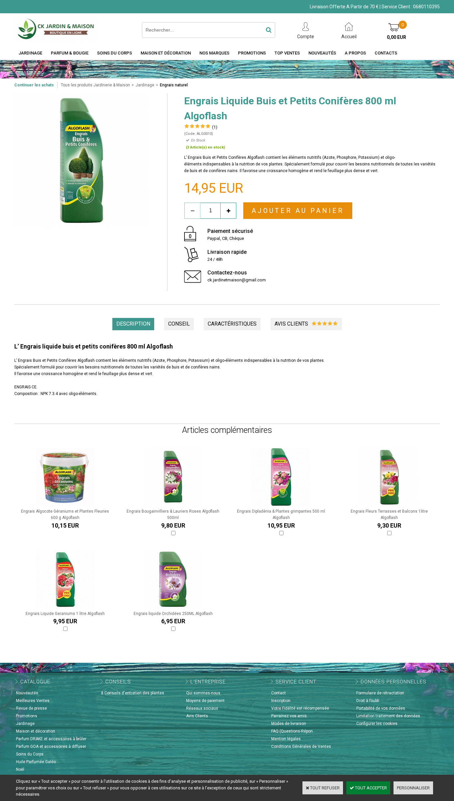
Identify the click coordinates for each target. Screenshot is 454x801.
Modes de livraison (288, 723)
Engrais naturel (174, 85)
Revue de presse (31, 708)
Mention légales (286, 739)
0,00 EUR (396, 37)
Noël (20, 769)
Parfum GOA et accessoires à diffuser (51, 746)
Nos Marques (214, 52)
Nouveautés (322, 52)
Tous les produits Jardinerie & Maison (95, 85)
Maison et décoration (166, 52)
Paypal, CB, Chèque (225, 238)
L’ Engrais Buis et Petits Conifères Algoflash (54, 360)
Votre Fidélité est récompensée (300, 708)
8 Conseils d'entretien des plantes (132, 693)
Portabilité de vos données (380, 708)
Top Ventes (287, 52)
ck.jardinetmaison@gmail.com (236, 279)
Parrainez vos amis (289, 716)
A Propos (355, 52)
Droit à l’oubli (367, 700)
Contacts (386, 52)
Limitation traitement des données (388, 716)
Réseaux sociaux (202, 708)
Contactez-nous (227, 272)
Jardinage (30, 52)
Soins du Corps (114, 52)
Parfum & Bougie (69, 52)
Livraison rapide (227, 252)
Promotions (252, 52)
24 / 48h (215, 259)
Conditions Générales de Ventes (301, 746)
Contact (278, 693)
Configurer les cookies (376, 723)
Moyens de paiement (205, 700)
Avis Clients (197, 716)
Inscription (280, 700)
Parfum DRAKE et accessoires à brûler (51, 739)
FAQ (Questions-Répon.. (293, 731)
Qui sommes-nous (203, 693)
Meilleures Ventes (33, 700)
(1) (214, 127)
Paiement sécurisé (230, 231)
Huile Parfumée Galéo (36, 761)
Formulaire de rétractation (380, 693)
